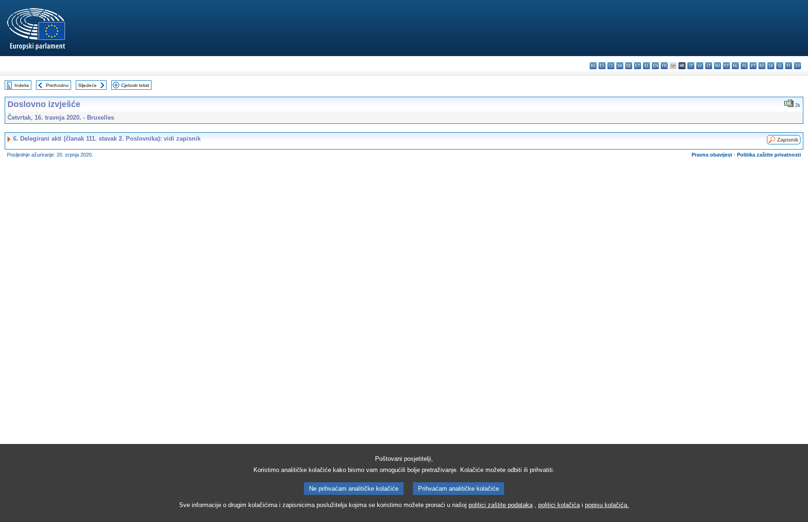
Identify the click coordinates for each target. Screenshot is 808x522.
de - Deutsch (628, 65)
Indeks (21, 85)
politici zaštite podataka (501, 504)
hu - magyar (717, 65)
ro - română (761, 65)
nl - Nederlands (735, 65)
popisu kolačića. (607, 504)
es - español (602, 65)
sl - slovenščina (779, 65)
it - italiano (690, 65)
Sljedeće (87, 85)
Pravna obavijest (712, 154)
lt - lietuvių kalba (708, 65)
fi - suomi (788, 65)
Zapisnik (787, 140)
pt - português (753, 65)
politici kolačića (559, 504)
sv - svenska (797, 65)
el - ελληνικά (646, 65)
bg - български (593, 65)
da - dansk (619, 65)
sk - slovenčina (770, 65)
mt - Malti (726, 65)
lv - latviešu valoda (699, 65)
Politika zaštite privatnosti (769, 154)
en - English (655, 65)
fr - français (664, 65)
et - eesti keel (637, 65)
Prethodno (57, 85)
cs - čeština (610, 65)
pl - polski (744, 65)
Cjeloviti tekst (135, 85)
